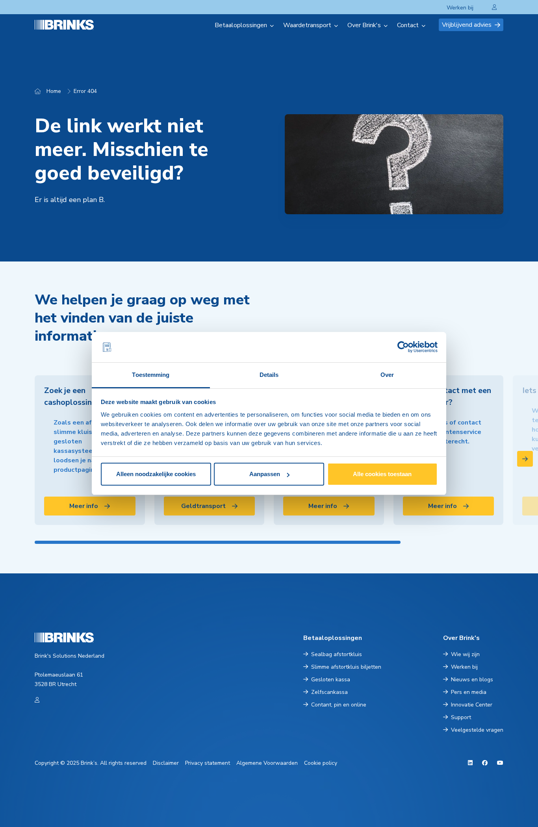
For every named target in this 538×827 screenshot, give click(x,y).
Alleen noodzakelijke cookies (156, 474)
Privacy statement (207, 763)
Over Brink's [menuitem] (364, 25)
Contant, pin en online (338, 704)
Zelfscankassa (329, 692)
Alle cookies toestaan (382, 474)
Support (461, 717)
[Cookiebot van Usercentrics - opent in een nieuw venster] (403, 347)
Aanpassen (264, 474)
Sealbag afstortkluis (336, 654)
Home (53, 91)
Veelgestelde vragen (477, 730)
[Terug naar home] (74, 24)
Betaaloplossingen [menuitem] (241, 25)
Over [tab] (387, 374)
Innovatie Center (471, 704)
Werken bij (460, 7)
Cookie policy (320, 763)
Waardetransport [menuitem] (307, 25)
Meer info (83, 506)
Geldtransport (203, 506)
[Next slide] (525, 459)
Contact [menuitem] (408, 25)
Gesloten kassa (330, 679)
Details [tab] (269, 374)
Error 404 (85, 91)
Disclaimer (166, 763)
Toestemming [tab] (150, 374)
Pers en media (468, 692)
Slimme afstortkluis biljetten (346, 667)
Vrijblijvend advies (467, 24)
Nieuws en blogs (472, 679)
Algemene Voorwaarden (267, 763)
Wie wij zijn (465, 654)
